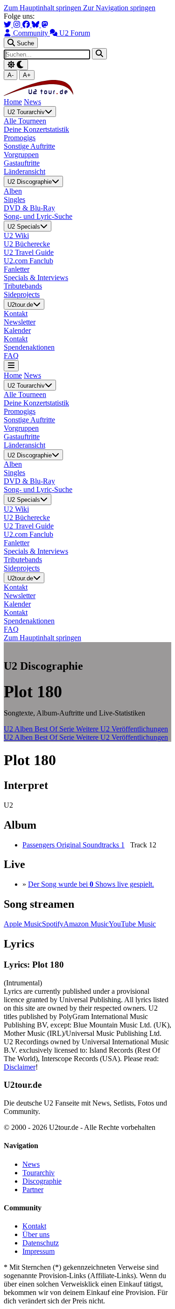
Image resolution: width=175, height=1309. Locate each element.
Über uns (35, 1234)
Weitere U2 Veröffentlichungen (122, 729)
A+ (27, 75)
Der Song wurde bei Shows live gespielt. (91, 884)
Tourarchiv (38, 1173)
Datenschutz (40, 1243)
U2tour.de (20, 304)
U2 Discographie (29, 182)
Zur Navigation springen (119, 8)
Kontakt (34, 1226)
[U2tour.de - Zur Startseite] (38, 93)
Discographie (42, 1181)
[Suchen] (99, 53)
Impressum (38, 1251)
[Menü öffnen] (11, 365)
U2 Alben (19, 729)
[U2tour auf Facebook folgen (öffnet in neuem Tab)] (27, 25)
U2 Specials (23, 226)
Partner (32, 1189)
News (32, 102)
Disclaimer (19, 1067)
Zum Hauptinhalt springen (43, 8)
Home (13, 102)
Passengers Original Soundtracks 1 (73, 845)
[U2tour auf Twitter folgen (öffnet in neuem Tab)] (8, 25)
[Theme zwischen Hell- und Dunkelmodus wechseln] (16, 64)
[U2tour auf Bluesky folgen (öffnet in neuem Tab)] (36, 25)
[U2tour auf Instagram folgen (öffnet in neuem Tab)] (17, 25)
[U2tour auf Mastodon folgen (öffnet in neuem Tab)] (45, 25)
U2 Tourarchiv (26, 112)
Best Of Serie (55, 729)
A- (10, 75)
